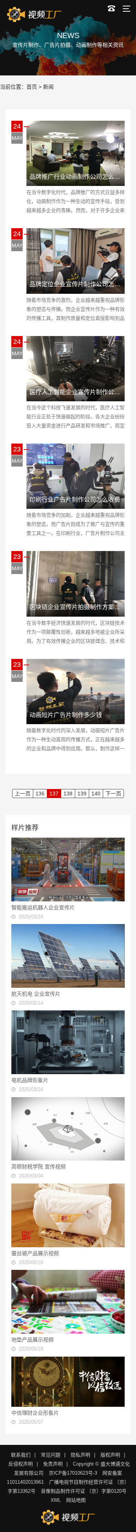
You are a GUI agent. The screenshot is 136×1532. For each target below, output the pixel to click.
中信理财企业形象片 (35, 1413)
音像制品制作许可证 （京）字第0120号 (84, 1491)
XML (56, 1500)
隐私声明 (80, 1455)
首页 (31, 87)
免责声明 (53, 1464)
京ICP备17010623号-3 (73, 1473)
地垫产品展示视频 (32, 1340)
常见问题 (50, 1455)
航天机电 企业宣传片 (35, 994)
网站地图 (76, 1500)
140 (95, 794)
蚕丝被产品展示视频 (35, 1253)
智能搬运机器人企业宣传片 (43, 907)
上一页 (23, 794)
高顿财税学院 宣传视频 (38, 1167)
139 (82, 794)
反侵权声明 (20, 1464)
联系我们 (21, 1455)
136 (40, 794)
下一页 (113, 794)
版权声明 (110, 1455)
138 (68, 794)
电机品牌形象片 (29, 1080)
